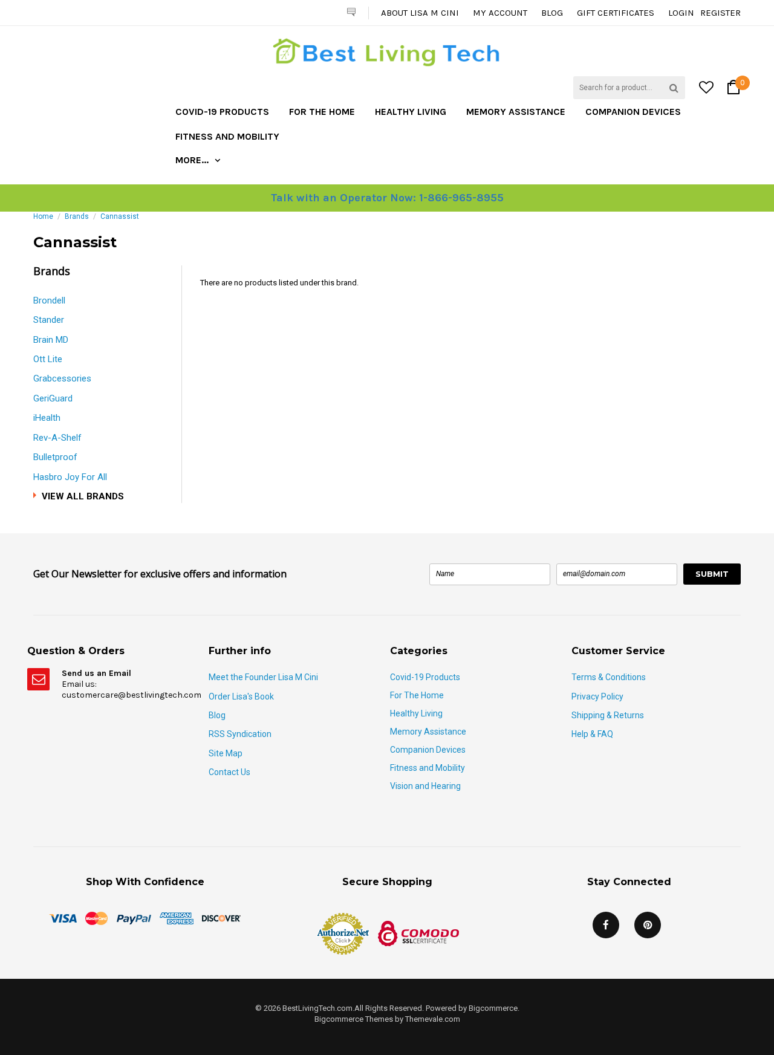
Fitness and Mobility (227, 136)
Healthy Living (410, 111)
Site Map (225, 753)
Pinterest (647, 925)
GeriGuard (53, 398)
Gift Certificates (615, 12)
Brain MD (50, 339)
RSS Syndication (240, 734)
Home (43, 216)
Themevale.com (432, 1019)
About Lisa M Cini (420, 12)
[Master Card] (96, 918)
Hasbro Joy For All (70, 477)
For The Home (322, 111)
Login (681, 12)
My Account (500, 12)
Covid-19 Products (222, 111)
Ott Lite (47, 359)
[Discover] (221, 918)
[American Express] (176, 918)
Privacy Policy (597, 696)
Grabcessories (62, 378)
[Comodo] (418, 932)
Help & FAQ (592, 734)
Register (720, 12)
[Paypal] (133, 918)
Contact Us (229, 772)
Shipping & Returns (607, 715)
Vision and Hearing (425, 786)
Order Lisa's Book (241, 696)
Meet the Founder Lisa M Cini (263, 677)
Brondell (49, 300)
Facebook (606, 925)
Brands (77, 216)
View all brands (83, 496)
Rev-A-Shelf (57, 437)
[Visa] (63, 918)
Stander (48, 319)
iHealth (46, 417)
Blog (552, 12)
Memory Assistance (515, 111)
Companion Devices (633, 111)
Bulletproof (55, 457)
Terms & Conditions (608, 677)
